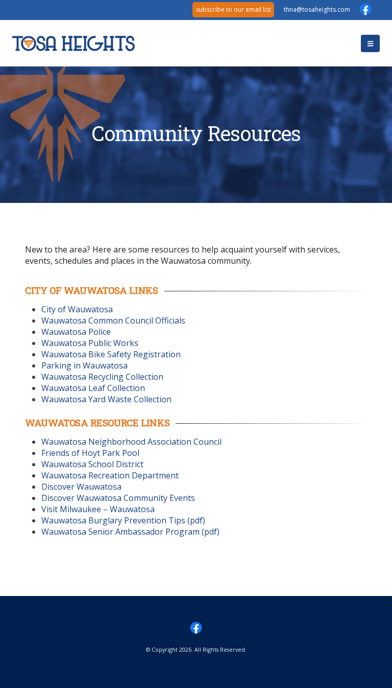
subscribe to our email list (233, 9)
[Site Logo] (73, 44)
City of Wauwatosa (77, 309)
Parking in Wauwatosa (84, 365)
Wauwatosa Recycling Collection (102, 376)
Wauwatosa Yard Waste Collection (106, 399)
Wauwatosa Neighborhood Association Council (131, 441)
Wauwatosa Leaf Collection (93, 388)
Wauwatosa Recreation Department (110, 475)
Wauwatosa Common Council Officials (113, 320)
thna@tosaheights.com (291, 9)
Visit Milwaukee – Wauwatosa (98, 509)
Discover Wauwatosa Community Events (118, 497)
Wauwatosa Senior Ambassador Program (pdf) (130, 531)
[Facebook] (365, 9)
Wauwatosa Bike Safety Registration (111, 354)
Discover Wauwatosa (81, 486)
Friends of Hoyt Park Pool (90, 452)
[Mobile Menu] (370, 43)
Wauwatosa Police (76, 331)
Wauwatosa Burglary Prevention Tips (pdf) (123, 520)
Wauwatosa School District (92, 464)
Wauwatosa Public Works (89, 343)
